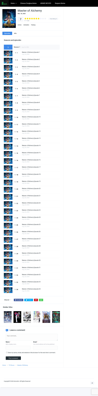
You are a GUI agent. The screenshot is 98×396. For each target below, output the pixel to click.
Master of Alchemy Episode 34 (31, 289)
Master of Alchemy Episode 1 (31, 52)
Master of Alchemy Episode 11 (31, 124)
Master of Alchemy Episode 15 (31, 152)
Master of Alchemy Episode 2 (31, 59)
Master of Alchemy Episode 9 (31, 109)
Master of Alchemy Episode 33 (31, 282)
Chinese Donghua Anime (28, 3)
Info (15, 33)
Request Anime (60, 3)
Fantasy (33, 24)
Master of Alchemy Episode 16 (31, 160)
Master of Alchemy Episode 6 (31, 88)
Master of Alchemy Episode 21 (31, 195)
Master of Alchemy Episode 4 (31, 74)
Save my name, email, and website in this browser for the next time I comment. (32, 352)
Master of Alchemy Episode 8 (31, 102)
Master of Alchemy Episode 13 (31, 138)
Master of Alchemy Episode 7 (31, 95)
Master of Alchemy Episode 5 (31, 81)
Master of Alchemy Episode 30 (31, 260)
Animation (26, 24)
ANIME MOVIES (45, 3)
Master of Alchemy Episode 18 (31, 174)
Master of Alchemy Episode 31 (31, 267)
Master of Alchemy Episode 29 (31, 253)
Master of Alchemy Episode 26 (31, 231)
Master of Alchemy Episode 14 (31, 145)
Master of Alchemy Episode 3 (31, 66)
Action (19, 24)
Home (13, 3)
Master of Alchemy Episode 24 (31, 217)
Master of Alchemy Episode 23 (31, 210)
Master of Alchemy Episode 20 (31, 188)
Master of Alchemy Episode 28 (31, 246)
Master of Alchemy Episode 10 (31, 117)
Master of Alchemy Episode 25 (31, 224)
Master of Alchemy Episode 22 (31, 203)
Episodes (7, 33)
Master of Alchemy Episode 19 (31, 181)
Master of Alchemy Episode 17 (31, 167)
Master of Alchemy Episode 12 (31, 131)
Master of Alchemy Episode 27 (31, 238)
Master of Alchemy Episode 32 (31, 274)
